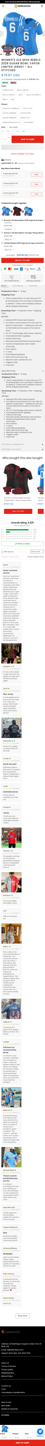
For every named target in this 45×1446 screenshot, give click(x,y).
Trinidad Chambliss (11, 108)
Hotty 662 (27, 108)
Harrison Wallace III (12, 122)
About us (5, 1363)
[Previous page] (1, 34)
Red (12, 99)
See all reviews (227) (22, 525)
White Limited (23, 90)
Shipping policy (7, 1373)
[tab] (1, 54)
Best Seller (5, 1405)
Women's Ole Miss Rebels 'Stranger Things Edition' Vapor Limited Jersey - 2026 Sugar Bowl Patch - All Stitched (17, 499)
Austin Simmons (9, 113)
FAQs (3, 1389)
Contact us (6, 1386)
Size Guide (13, 127)
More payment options (22, 154)
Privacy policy (7, 1369)
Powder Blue (8, 90)
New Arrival (6, 1402)
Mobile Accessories (9, 1409)
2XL (23, 131)
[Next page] (43, 34)
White (5, 99)
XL (18, 131)
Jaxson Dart (25, 113)
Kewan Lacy (25, 118)
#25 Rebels (29, 122)
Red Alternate (9, 95)
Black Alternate (34, 95)
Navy (21, 95)
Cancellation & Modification (13, 1392)
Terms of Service (8, 1366)
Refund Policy (7, 1376)
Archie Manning (9, 118)
